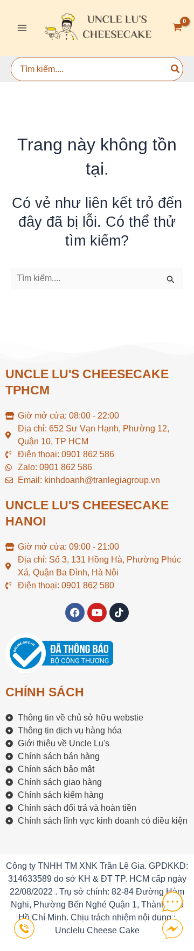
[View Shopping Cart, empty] (177, 28)
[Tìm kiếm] (176, 69)
